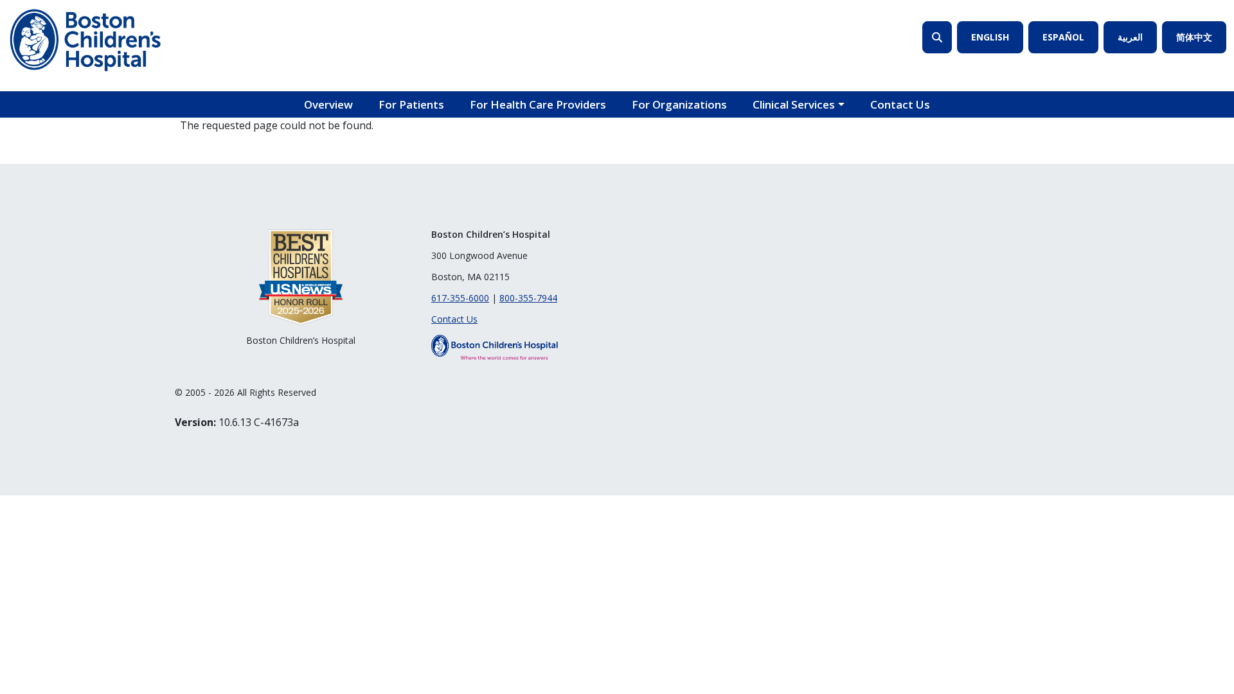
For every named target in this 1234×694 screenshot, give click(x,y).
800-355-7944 (528, 298)
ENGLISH (990, 37)
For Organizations (679, 104)
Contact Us (900, 104)
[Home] (85, 40)
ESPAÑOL (1063, 37)
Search (937, 37)
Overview (328, 104)
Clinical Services (794, 104)
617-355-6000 (460, 298)
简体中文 (1194, 37)
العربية (1130, 37)
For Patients (411, 104)
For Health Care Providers (538, 104)
